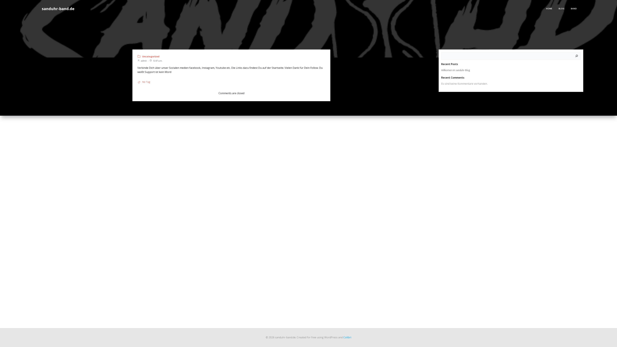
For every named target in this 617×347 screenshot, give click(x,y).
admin (144, 60)
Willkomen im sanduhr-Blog (455, 70)
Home (549, 8)
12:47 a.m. (157, 60)
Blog (561, 8)
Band (574, 8)
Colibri (347, 337)
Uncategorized (150, 56)
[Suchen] (577, 56)
